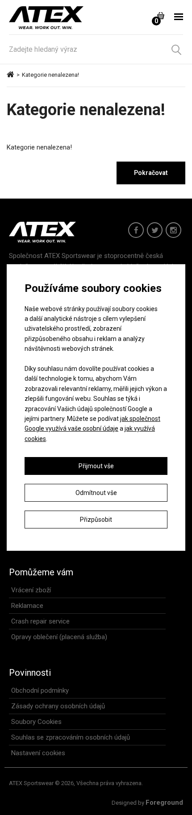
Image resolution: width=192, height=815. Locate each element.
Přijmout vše (96, 466)
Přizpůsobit (96, 519)
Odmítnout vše (96, 492)
